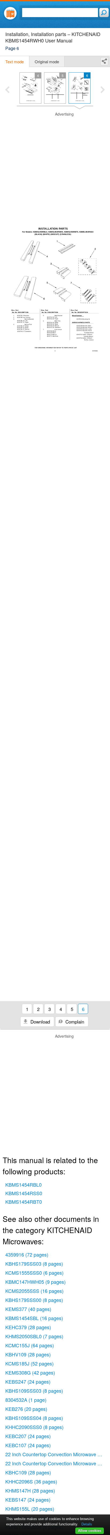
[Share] (104, 61)
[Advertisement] (55, 167)
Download (39, 1021)
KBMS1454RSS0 (23, 1193)
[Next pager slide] (102, 90)
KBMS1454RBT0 (23, 1201)
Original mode (47, 61)
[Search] (104, 12)
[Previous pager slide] (7, 90)
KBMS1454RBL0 (23, 1184)
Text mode (14, 61)
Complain (74, 1021)
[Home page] (10, 13)
